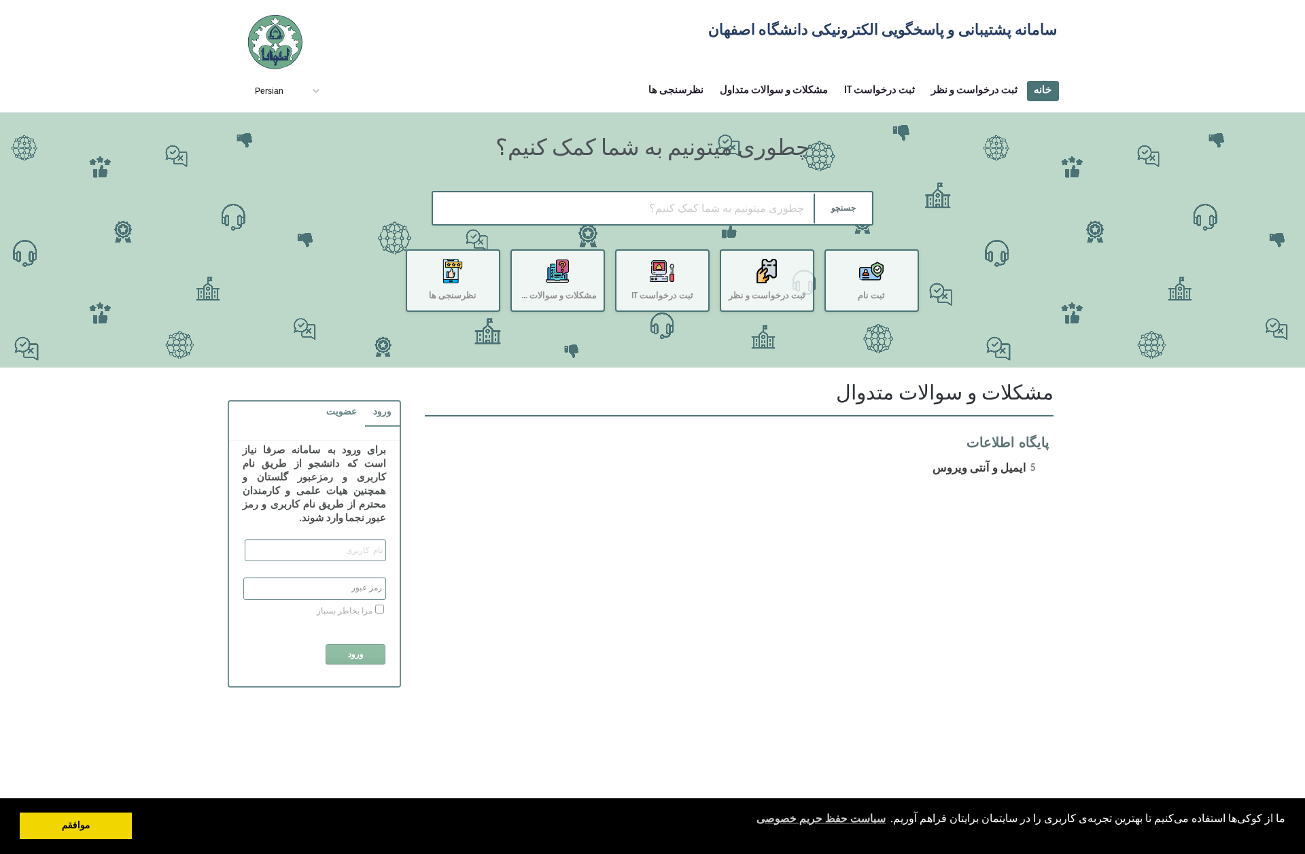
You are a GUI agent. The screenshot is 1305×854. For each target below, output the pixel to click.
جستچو (843, 208)
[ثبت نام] (876, 313)
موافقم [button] (76, 825)
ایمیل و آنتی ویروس (984, 468)
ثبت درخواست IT (879, 91)
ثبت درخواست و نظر (974, 91)
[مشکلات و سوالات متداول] (562, 313)
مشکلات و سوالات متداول (774, 91)
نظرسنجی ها (675, 91)
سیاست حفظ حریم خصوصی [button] (821, 819)
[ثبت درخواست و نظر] (772, 313)
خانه (1042, 91)
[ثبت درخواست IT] (667, 313)
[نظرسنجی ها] (458, 313)
